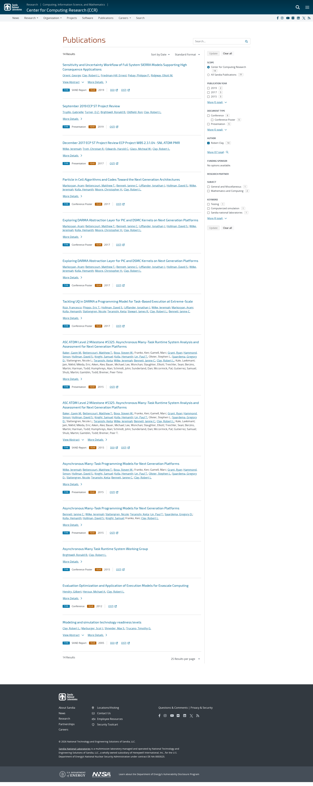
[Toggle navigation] (6, 18)
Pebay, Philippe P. (139, 75)
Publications (105, 18)
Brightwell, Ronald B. (113, 112)
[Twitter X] (304, 18)
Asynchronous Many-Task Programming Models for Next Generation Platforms (121, 463)
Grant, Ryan (175, 352)
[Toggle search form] (297, 7)
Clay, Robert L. (91, 75)
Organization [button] (51, 18)
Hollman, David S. (177, 185)
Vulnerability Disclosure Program (181, 774)
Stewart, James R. (138, 311)
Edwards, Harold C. (117, 149)
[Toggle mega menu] (307, 7)
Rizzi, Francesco (72, 307)
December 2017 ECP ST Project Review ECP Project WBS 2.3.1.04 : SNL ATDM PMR (121, 143)
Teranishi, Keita (116, 311)
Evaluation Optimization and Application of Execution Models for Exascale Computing (125, 585)
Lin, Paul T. (141, 356)
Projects (72, 18)
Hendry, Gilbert (72, 591)
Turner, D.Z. (92, 112)
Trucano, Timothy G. (138, 628)
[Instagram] (283, 18)
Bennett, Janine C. (127, 185)
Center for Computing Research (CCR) (62, 9)
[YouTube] (288, 18)
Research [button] (30, 18)
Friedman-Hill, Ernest (114, 75)
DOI (112, 90)
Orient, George (72, 75)
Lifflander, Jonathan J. (152, 185)
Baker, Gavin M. (72, 352)
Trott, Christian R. (93, 149)
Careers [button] (123, 18)
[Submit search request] (246, 41)
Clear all (228, 53)
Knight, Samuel (104, 356)
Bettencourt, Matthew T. (100, 185)
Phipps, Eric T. (91, 307)
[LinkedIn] (299, 18)
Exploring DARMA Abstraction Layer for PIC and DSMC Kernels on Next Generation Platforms (130, 220)
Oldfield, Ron (135, 112)
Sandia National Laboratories (74, 748)
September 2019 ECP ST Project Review (91, 106)
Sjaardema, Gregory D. (179, 514)
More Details (96, 82)
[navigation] (160, 54)
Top (303, 782)
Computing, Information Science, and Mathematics (74, 4)
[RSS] (310, 18)
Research (32, 4)
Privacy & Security (202, 707)
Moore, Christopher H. (109, 189)
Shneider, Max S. (115, 628)
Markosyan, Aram (73, 185)
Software (87, 18)
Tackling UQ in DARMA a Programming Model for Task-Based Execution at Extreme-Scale (128, 301)
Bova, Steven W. (123, 352)
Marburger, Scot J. (92, 628)
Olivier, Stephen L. (160, 473)
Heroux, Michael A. (94, 591)
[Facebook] (277, 18)
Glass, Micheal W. (140, 149)
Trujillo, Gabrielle (73, 112)
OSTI (123, 90)
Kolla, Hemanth (84, 189)
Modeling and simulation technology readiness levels (102, 622)
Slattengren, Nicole (94, 311)
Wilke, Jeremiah (72, 149)
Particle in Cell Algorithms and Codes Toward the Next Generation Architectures (121, 179)
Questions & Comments (173, 707)
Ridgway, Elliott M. (162, 75)
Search (140, 18)
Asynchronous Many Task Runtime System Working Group (105, 549)
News (15, 18)
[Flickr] (294, 18)
